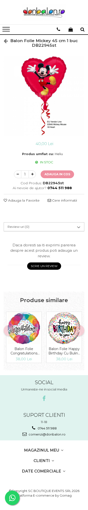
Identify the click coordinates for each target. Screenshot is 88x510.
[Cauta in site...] (82, 29)
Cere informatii (64, 200)
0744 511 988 (47, 428)
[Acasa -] (44, 12)
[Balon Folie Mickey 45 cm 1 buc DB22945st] (44, 96)
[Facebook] (44, 398)
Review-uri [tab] (18, 227)
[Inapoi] (3, 41)
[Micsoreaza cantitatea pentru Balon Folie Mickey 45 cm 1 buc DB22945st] (17, 174)
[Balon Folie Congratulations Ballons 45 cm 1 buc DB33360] (24, 328)
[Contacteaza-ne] (58, 29)
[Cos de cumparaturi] (70, 29)
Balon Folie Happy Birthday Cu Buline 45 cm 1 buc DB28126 (64, 351)
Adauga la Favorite (23, 200)
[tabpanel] (44, 96)
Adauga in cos (57, 174)
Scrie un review (44, 266)
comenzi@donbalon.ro (47, 434)
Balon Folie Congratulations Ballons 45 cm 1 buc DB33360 (24, 351)
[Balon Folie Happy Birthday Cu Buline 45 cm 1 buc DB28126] (64, 328)
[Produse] (6, 30)
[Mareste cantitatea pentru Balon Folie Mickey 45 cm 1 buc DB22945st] (32, 174)
